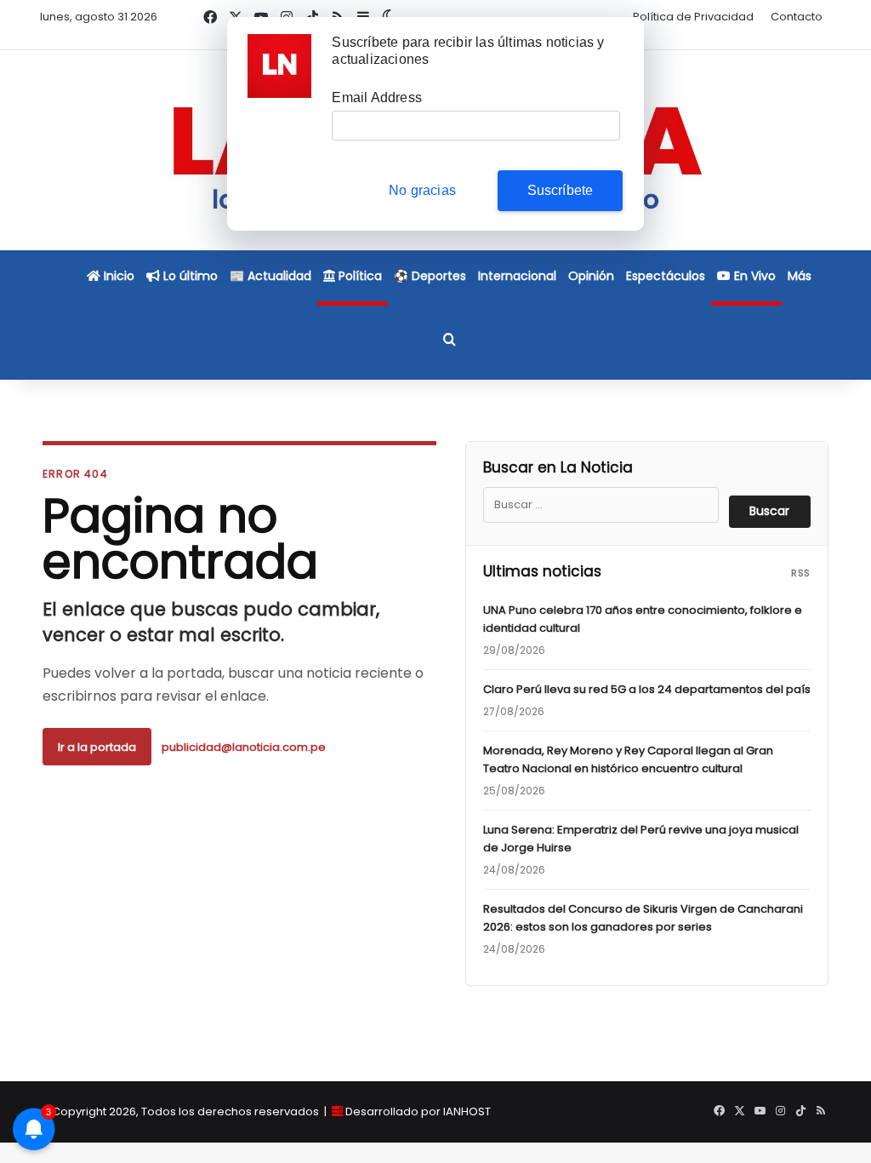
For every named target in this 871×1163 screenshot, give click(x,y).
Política (358, 275)
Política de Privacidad (693, 17)
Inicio (117, 275)
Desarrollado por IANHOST (418, 1111)
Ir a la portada (97, 747)
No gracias (422, 190)
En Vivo (753, 275)
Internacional (517, 275)
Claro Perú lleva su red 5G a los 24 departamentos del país (647, 689)
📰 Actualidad (270, 275)
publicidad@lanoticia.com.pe (244, 747)
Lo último (189, 275)
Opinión (591, 275)
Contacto (797, 17)
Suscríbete (560, 190)
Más (799, 275)
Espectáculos (665, 275)
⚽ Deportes (430, 275)
